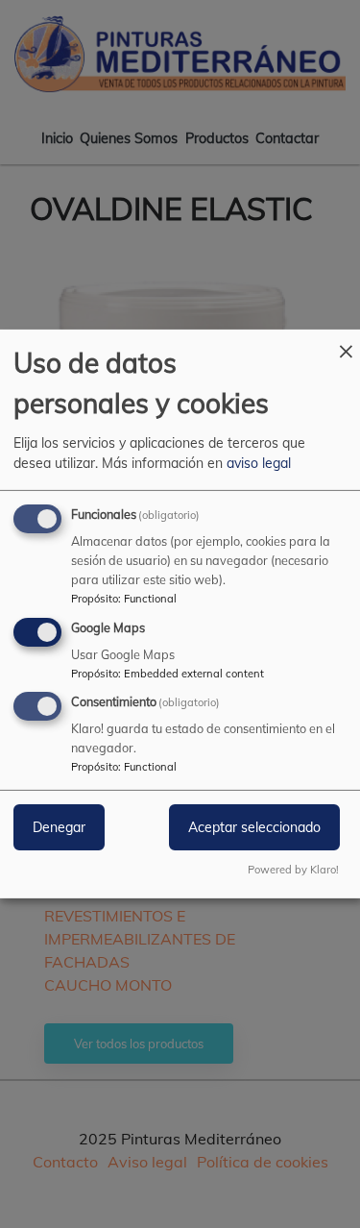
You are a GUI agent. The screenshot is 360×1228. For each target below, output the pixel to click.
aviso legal (259, 463)
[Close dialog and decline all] (345, 342)
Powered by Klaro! (293, 869)
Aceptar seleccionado (254, 827)
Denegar (59, 827)
